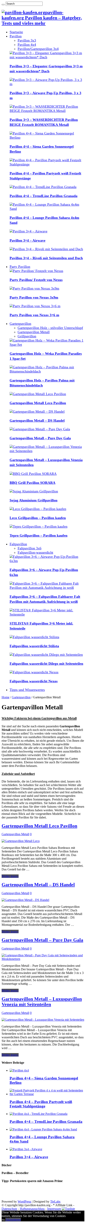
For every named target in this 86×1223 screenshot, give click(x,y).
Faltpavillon (18, 544)
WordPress (24, 1201)
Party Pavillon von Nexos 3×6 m (34, 315)
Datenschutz (9, 1208)
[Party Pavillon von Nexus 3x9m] (34, 288)
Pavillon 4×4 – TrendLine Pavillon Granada (43, 196)
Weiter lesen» (10, 876)
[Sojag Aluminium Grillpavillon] (34, 491)
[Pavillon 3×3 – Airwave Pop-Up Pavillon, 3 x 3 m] (47, 84)
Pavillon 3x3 (27, 40)
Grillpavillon (27, 336)
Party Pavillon (20, 267)
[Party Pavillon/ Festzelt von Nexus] (36, 271)
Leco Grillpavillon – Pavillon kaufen (38, 518)
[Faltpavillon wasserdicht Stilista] (34, 637)
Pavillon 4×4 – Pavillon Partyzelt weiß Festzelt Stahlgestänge (41, 1104)
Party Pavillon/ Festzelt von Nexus (36, 280)
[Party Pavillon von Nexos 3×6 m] (35, 306)
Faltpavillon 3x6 (29, 548)
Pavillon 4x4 (27, 45)
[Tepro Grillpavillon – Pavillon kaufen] (38, 526)
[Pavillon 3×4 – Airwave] (28, 231)
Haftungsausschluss (32, 1208)
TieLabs (55, 1201)
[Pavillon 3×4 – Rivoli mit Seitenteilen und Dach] (46, 249)
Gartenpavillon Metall (34, 332)
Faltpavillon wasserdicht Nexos (34, 681)
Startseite (16, 32)
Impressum (54, 1208)
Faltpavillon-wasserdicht (35, 552)
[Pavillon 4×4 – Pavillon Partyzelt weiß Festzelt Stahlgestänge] (47, 164)
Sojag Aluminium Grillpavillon (33, 500)
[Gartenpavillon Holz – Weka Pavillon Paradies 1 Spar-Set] (47, 345)
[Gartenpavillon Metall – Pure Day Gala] (40, 429)
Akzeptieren (13, 1219)
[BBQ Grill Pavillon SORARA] (33, 474)
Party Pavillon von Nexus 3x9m (34, 297)
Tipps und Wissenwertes (27, 690)
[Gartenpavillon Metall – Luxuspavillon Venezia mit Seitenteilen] (47, 451)
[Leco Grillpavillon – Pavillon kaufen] (38, 509)
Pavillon (16, 36)
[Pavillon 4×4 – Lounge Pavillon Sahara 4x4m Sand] (47, 209)
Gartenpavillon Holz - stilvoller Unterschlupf (50, 328)
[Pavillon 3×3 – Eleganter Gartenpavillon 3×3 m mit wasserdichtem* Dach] (47, 57)
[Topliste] (68, 1208)
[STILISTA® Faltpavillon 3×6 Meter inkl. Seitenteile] (47, 614)
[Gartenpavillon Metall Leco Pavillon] (38, 394)
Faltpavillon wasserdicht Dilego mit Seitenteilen (46, 664)
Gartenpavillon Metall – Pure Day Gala (40, 438)
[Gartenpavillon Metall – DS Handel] (37, 412)
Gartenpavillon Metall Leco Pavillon (38, 403)
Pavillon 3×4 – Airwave (27, 240)
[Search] (3, 4)
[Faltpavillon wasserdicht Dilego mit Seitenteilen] (46, 655)
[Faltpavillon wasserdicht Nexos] (34, 672)
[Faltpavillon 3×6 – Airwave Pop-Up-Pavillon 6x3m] (47, 561)
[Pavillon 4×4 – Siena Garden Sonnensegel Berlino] (47, 138)
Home (5, 697)
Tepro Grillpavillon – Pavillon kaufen (38, 535)
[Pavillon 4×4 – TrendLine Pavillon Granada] (43, 187)
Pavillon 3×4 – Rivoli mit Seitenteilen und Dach (46, 258)
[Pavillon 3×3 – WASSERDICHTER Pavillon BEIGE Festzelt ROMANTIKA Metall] (47, 111)
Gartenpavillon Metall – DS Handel (37, 421)
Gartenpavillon (20, 324)
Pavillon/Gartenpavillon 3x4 (38, 49)
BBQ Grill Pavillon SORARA (32, 483)
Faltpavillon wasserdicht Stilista (34, 646)
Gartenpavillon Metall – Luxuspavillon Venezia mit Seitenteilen (42, 1001)
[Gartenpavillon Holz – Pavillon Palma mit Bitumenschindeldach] (47, 371)
